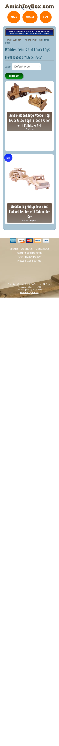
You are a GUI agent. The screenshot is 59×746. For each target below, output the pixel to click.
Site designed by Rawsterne (29, 290)
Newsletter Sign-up (29, 260)
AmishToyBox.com (33, 284)
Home (8, 40)
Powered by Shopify (29, 293)
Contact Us (42, 249)
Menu (14, 17)
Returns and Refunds (29, 253)
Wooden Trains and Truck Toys (27, 40)
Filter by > (14, 76)
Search (14, 249)
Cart (45, 17)
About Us (27, 249)
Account (30, 17)
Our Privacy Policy (30, 256)
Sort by (8, 67)
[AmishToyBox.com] (29, 8)
